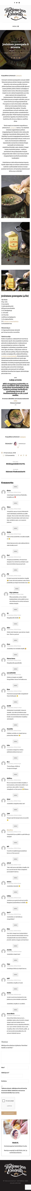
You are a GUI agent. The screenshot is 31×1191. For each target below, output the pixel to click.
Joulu (15, 52)
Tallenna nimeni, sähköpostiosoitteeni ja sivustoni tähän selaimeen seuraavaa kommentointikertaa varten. (14, 1090)
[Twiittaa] (14, 58)
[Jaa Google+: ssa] (17, 58)
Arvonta (11, 52)
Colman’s (19, 75)
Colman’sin (13, 127)
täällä (15, 401)
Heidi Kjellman (17, 50)
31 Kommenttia (9, 455)
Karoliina (10, 830)
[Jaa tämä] (11, 58)
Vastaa (15, 486)
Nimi (3, 1067)
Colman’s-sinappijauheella (9, 356)
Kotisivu (4, 1081)
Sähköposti (5, 1072)
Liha (13, 55)
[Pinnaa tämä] (19, 58)
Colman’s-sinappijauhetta (10, 321)
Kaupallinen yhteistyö (24, 52)
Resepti (17, 55)
